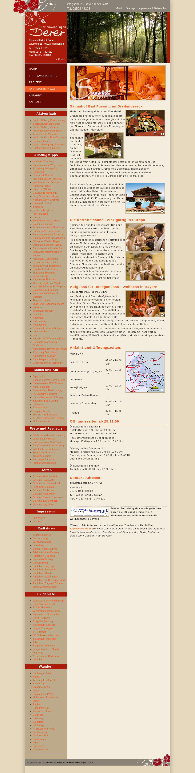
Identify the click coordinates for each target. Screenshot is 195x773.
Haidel (36, 676)
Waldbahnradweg (42, 541)
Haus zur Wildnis (42, 189)
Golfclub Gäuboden (43, 490)
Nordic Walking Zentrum (46, 127)
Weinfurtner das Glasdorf (46, 182)
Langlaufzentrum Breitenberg (48, 600)
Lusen (36, 690)
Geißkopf (38, 714)
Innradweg (38, 545)
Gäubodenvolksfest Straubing (49, 435)
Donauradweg (40, 538)
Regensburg (39, 324)
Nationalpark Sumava (44, 355)
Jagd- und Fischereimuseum (48, 303)
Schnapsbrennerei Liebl (45, 262)
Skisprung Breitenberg (45, 352)
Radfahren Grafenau (44, 555)
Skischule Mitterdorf (44, 604)
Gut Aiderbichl (40, 276)
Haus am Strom (41, 331)
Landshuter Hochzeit (44, 438)
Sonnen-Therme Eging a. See (49, 379)
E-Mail (118, 8)
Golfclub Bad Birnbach (45, 500)
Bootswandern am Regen (46, 123)
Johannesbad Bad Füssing (47, 390)
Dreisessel (38, 746)
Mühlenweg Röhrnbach (45, 697)
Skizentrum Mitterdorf (45, 638)
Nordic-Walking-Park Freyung (49, 120)
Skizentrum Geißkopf (44, 624)
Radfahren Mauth (42, 573)
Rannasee (38, 404)
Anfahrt (35, 95)
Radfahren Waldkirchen (45, 576)
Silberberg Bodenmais (45, 168)
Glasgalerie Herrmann (45, 192)
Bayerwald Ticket (42, 203)
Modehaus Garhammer (45, 258)
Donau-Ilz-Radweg (43, 559)
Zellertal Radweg (42, 534)
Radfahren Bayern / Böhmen (48, 583)
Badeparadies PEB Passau (48, 383)
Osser (36, 700)
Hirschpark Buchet (43, 175)
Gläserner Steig (41, 687)
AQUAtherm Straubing (45, 393)
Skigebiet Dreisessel (44, 645)
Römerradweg (40, 562)
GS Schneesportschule (45, 635)
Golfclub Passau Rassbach (48, 497)
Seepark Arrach (41, 411)
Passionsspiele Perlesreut (47, 442)
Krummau (38, 317)
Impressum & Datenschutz (153, 8)
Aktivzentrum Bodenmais (47, 656)
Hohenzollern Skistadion (46, 614)
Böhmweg (38, 725)
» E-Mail (60, 59)
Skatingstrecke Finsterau (46, 148)
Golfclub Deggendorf (44, 493)
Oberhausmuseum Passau (47, 244)
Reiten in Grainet (42, 141)
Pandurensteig (41, 707)
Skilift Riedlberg (41, 618)
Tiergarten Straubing (44, 272)
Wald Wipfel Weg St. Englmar (49, 286)
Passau (37, 217)
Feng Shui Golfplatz (44, 486)
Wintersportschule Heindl (46, 610)
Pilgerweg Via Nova (43, 728)
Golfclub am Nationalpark (47, 483)
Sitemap (130, 8)
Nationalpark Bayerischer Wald (50, 348)
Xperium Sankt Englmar (46, 199)
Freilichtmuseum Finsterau (47, 178)
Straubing (38, 206)
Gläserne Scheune (43, 224)
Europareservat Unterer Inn (47, 248)
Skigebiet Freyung (43, 621)
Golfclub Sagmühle (43, 504)
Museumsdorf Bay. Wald (46, 283)
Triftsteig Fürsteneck (44, 680)
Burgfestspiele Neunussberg (48, 445)
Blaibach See (40, 407)
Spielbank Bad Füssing (45, 269)
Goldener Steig (41, 735)
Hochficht (38, 659)
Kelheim (37, 307)
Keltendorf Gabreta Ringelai (48, 328)
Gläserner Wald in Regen (46, 241)
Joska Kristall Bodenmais (47, 265)
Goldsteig (38, 721)
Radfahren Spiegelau (44, 569)
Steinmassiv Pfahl (43, 694)
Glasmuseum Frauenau (45, 290)
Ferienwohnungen (43, 76)
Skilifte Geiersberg (43, 607)
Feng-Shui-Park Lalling (45, 196)
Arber (36, 642)
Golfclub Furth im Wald (45, 476)
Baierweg (38, 718)
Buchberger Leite (42, 673)
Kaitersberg (39, 683)
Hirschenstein (40, 749)
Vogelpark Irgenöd (43, 310)
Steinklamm (39, 739)
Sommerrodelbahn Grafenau (48, 234)
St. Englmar (39, 631)
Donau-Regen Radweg (45, 548)
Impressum (39, 517)
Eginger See (39, 376)
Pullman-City (40, 321)
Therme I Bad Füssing (45, 414)
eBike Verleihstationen (45, 586)
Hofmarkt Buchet (42, 185)
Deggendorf (39, 172)
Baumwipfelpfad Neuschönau (49, 238)
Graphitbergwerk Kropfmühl (48, 362)
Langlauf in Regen (43, 628)
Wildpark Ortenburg (43, 161)
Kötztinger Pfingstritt (44, 459)
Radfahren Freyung (43, 566)
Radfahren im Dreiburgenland (49, 580)
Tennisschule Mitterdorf (45, 134)
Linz (35, 335)
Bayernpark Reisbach (44, 279)
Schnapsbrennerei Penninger (48, 227)
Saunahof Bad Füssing (45, 400)
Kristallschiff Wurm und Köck (49, 338)
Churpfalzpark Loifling (45, 359)
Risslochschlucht (42, 711)
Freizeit (35, 82)
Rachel (36, 704)
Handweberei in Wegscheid (47, 165)
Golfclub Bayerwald (43, 480)
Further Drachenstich (44, 462)
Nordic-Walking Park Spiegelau (50, 137)
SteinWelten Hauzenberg (46, 220)
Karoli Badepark (41, 386)
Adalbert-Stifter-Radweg (46, 552)
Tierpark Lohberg (42, 300)
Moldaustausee (41, 421)
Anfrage (35, 102)
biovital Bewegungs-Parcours (49, 144)
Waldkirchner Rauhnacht (46, 449)
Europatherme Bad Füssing (48, 397)
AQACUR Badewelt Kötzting (48, 418)
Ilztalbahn (38, 314)
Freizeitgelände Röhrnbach (47, 130)
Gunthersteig (40, 732)
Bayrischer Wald (80, 528)
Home (33, 69)
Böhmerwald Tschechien (46, 231)
